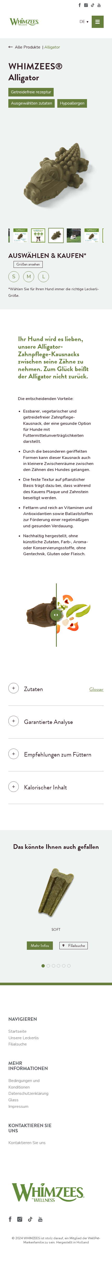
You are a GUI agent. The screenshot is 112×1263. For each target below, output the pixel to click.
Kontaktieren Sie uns (27, 1143)
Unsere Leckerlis (23, 1038)
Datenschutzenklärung (28, 1093)
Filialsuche (17, 1044)
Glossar (96, 689)
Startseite (17, 1031)
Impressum (18, 1106)
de (84, 22)
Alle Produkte (27, 47)
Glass (13, 1100)
